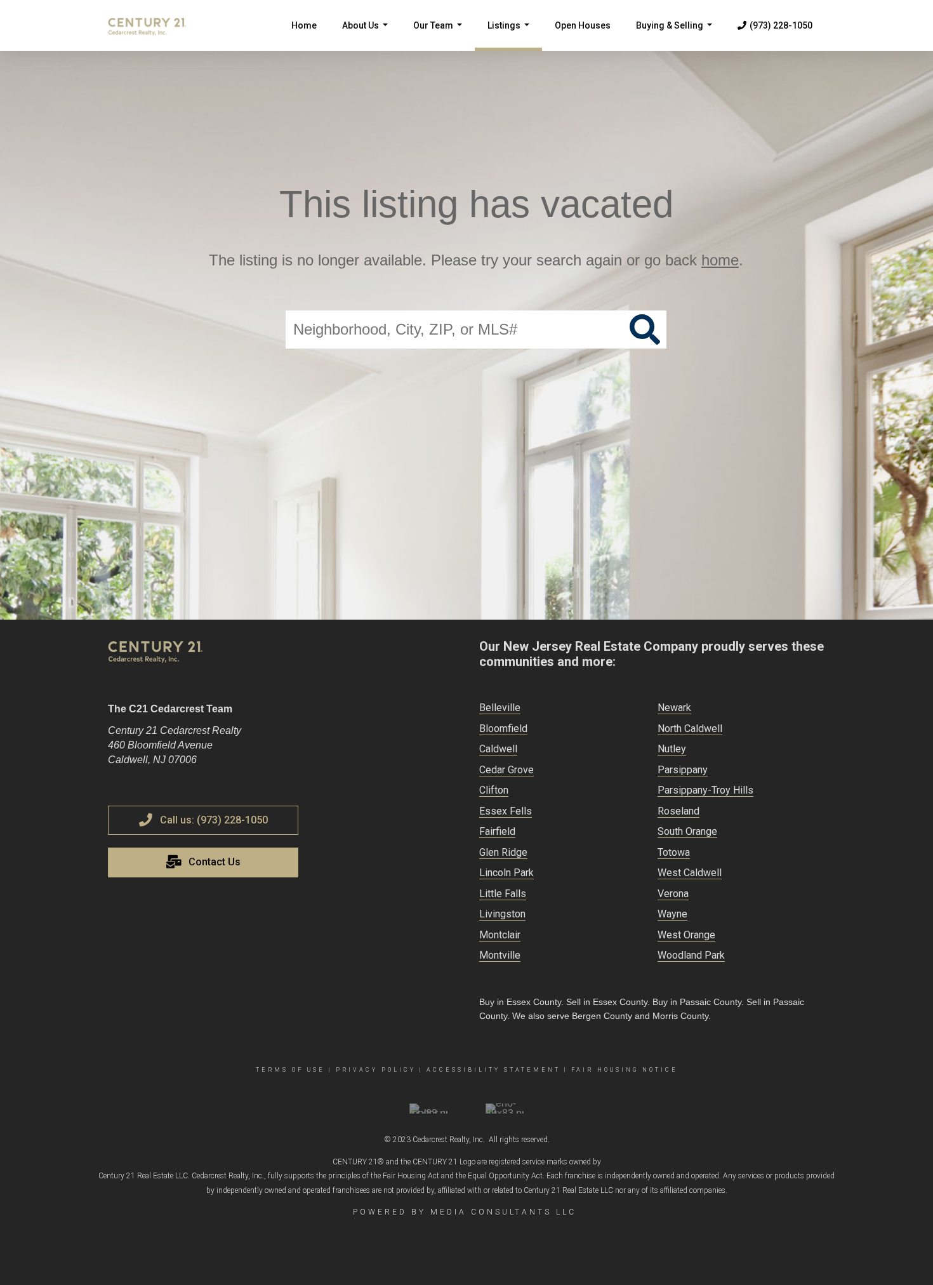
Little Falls (502, 894)
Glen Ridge (503, 852)
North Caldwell (690, 728)
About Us (367, 35)
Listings (510, 35)
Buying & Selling (676, 35)
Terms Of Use (290, 1070)
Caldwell (498, 749)
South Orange (687, 831)
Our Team (440, 35)
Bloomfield (503, 728)
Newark (674, 708)
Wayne (672, 914)
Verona (673, 894)
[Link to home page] (153, 25)
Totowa (674, 852)
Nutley (672, 749)
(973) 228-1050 (781, 25)
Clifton (493, 790)
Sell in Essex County (606, 1002)
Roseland (678, 811)
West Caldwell (690, 873)
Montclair (499, 935)
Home (304, 25)
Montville (499, 955)
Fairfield (497, 831)
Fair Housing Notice (624, 1070)
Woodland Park (691, 955)
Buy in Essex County (520, 1002)
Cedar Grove (506, 770)
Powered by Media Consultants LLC (464, 1212)
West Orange (686, 935)
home (720, 260)
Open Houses (583, 25)
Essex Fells (505, 811)
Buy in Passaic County (696, 1002)
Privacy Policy (376, 1070)
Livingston (502, 914)
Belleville (499, 708)
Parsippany (683, 770)
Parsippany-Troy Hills (705, 790)
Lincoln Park (506, 873)
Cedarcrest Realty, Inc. (449, 1139)
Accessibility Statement (493, 1070)
